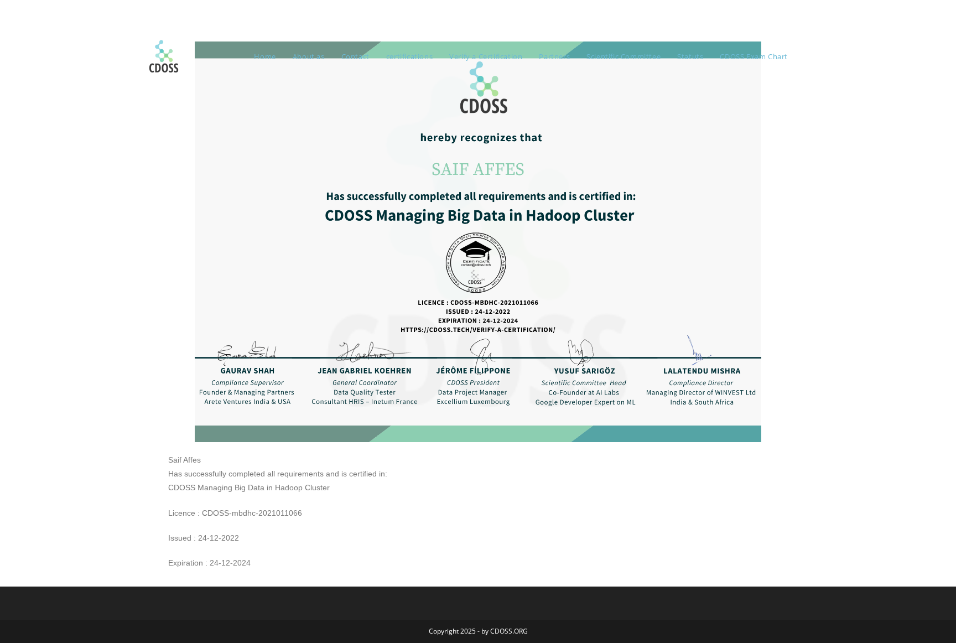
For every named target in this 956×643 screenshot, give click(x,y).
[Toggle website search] (807, 56)
